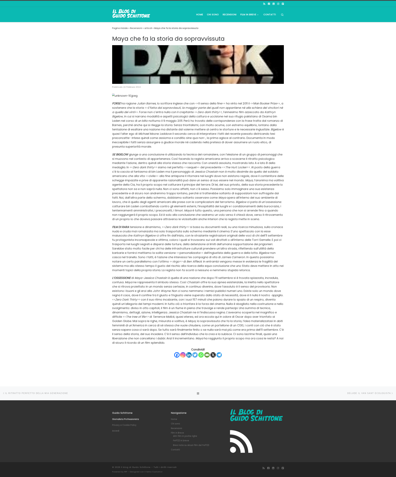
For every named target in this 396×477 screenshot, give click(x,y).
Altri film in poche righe (185, 436)
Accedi (115, 430)
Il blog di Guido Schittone (136, 467)
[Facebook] (177, 355)
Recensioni (136, 28)
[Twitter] (195, 355)
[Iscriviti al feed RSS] (264, 4)
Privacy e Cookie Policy (124, 425)
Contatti (175, 449)
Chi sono (175, 423)
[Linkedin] (189, 355)
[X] (213, 355)
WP (125, 472)
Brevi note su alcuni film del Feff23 (191, 445)
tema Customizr (154, 472)
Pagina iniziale (120, 28)
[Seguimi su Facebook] (269, 4)
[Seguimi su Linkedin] (274, 4)
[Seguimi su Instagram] (278, 4)
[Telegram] (219, 355)
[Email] (207, 355)
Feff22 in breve (181, 440)
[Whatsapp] (201, 355)
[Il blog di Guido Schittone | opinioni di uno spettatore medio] (131, 14)
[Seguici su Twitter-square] (283, 4)
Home (174, 419)
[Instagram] (183, 355)
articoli (148, 28)
